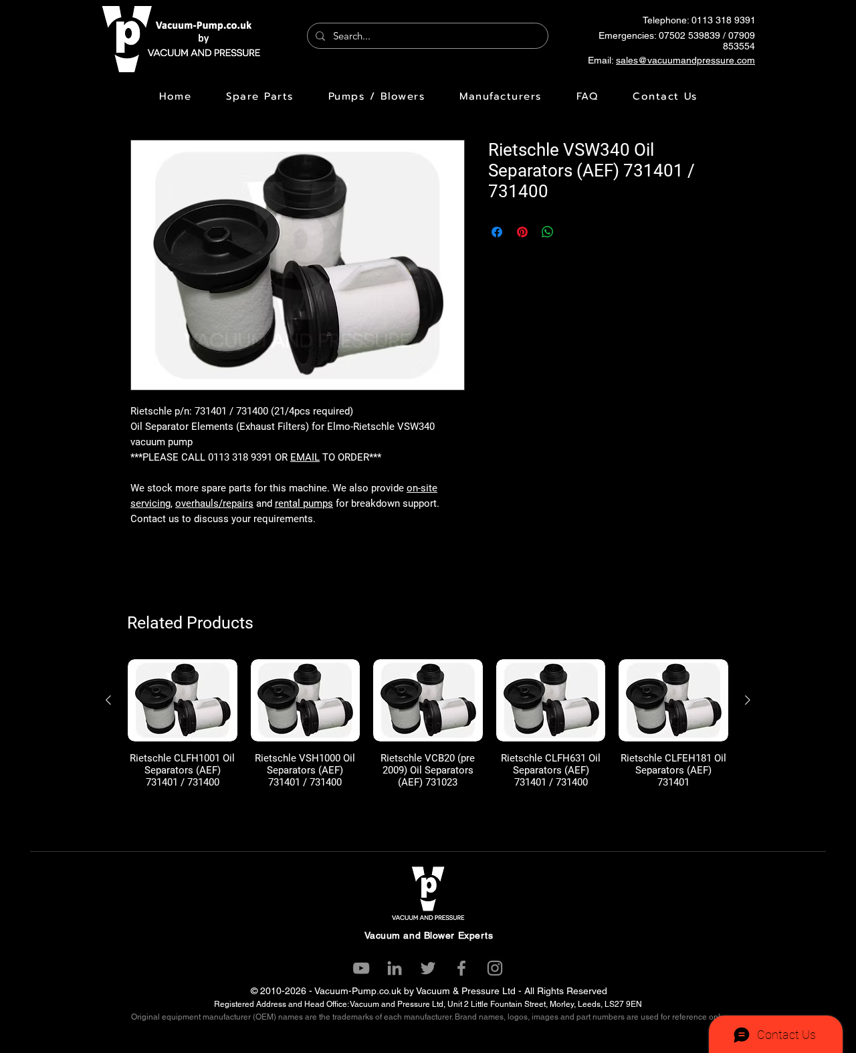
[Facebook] (461, 968)
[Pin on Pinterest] (522, 232)
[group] (428, 724)
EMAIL (305, 457)
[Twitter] (428, 968)
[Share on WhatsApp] (548, 232)
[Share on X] (573, 232)
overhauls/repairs (214, 503)
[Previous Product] (108, 700)
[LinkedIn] (395, 968)
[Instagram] (495, 968)
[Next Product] (748, 700)
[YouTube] (361, 968)
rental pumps (304, 503)
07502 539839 (689, 35)
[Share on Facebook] (497, 232)
